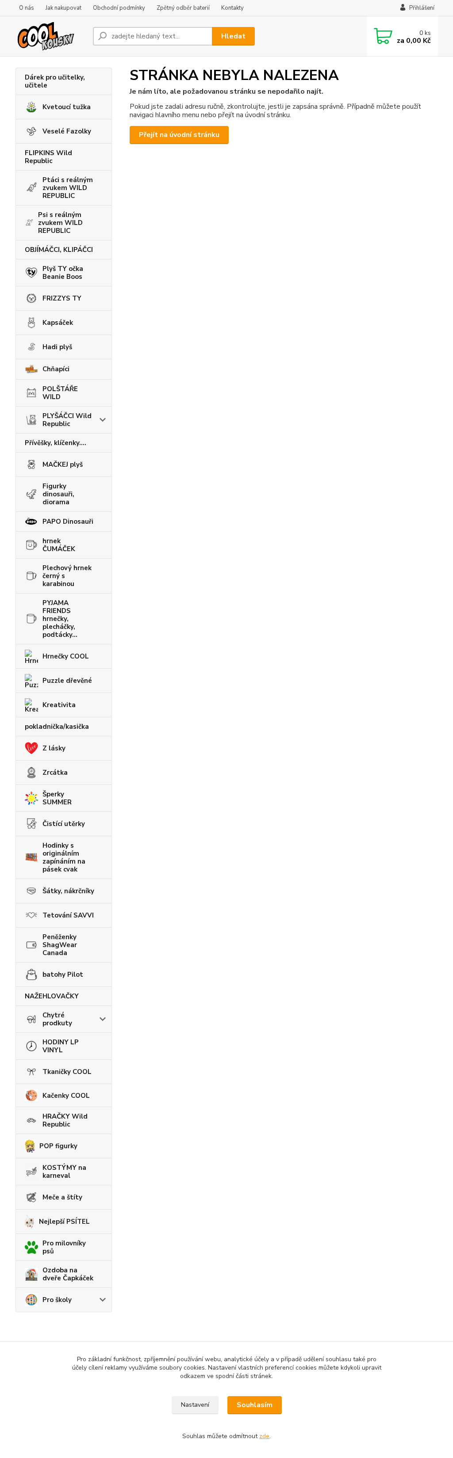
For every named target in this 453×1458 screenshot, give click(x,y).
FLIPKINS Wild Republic (48, 156)
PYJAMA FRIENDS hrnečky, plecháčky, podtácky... (59, 618)
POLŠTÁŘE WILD (60, 392)
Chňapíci (55, 369)
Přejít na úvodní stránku (179, 135)
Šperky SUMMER (57, 798)
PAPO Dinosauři (67, 521)
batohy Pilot (62, 974)
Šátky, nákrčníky (68, 891)
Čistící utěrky (63, 823)
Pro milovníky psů (64, 1247)
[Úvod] (50, 36)
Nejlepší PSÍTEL (64, 1221)
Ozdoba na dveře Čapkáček (67, 1274)
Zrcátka (55, 772)
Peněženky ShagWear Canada (59, 945)
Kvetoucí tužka (66, 107)
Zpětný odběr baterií (183, 8)
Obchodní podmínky (119, 8)
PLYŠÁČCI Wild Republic (67, 419)
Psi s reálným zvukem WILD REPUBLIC (60, 222)
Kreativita (59, 704)
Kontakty (232, 8)
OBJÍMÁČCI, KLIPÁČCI (59, 249)
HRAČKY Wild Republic (65, 1120)
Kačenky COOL (66, 1095)
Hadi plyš (57, 347)
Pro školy (57, 1299)
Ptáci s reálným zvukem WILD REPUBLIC (67, 187)
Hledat (233, 36)
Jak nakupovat (63, 8)
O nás (26, 8)
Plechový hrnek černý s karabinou (67, 575)
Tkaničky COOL (67, 1071)
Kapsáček (57, 322)
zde (264, 1436)
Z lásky (53, 748)
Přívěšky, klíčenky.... (55, 442)
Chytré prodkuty (57, 1019)
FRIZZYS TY (61, 298)
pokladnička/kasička (57, 726)
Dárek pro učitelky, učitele (55, 81)
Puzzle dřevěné (67, 680)
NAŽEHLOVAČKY (52, 996)
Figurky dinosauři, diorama (58, 494)
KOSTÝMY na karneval (64, 1171)
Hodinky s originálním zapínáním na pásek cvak (63, 857)
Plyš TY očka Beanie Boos (62, 272)
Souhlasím (255, 1405)
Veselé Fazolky (66, 131)
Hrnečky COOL (65, 656)
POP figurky (58, 1146)
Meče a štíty (62, 1197)
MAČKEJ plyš (62, 464)
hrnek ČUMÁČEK (58, 545)
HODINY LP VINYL (60, 1046)
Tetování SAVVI (68, 915)
